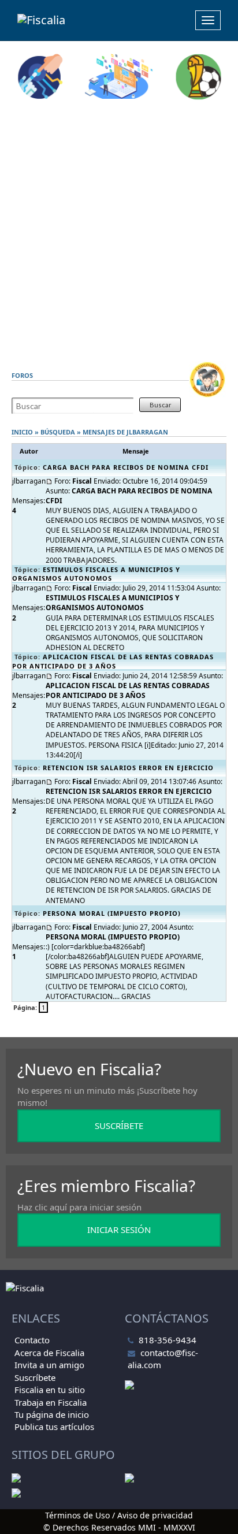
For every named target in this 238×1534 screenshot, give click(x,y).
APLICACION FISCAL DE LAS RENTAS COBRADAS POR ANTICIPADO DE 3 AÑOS (113, 661)
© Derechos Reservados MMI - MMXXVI (119, 1527)
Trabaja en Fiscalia (50, 1402)
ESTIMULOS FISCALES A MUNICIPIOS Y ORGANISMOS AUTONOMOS (96, 574)
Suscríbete (34, 1377)
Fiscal (82, 481)
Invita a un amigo (49, 1364)
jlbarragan (147, 432)
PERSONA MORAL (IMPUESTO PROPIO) (112, 913)
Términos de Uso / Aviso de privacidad (119, 1515)
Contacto (32, 1340)
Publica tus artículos (54, 1426)
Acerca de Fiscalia (49, 1352)
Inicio (22, 432)
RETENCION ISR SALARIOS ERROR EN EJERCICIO (128, 767)
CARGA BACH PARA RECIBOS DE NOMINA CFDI (126, 467)
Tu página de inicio (51, 1414)
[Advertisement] (119, 231)
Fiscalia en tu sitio (49, 1389)
